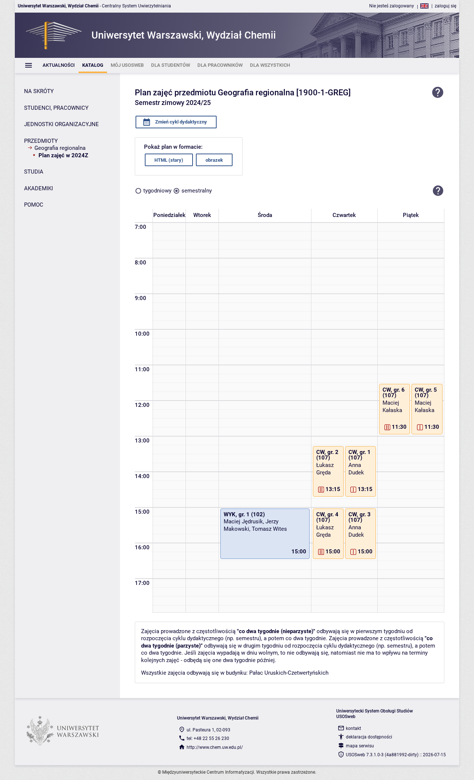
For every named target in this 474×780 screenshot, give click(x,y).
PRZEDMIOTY (41, 141)
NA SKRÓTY (39, 91)
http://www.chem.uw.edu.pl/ (215, 747)
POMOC (33, 204)
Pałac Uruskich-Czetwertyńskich (288, 672)
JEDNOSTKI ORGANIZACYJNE (61, 124)
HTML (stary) (168, 160)
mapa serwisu (360, 745)
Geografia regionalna (60, 148)
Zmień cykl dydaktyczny (180, 122)
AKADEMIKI (38, 188)
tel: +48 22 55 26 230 (208, 738)
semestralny (196, 190)
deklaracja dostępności (369, 737)
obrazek (214, 160)
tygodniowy (157, 190)
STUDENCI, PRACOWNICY (56, 108)
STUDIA (33, 171)
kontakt (353, 728)
